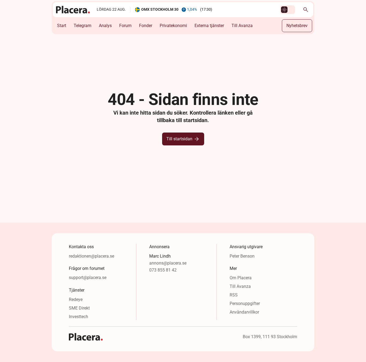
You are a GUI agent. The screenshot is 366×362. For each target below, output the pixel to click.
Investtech (78, 316)
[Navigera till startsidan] (73, 9)
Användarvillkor (244, 312)
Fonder (145, 25)
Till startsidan (179, 138)
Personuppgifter (245, 303)
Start (61, 25)
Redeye (76, 299)
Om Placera (241, 277)
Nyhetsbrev (297, 25)
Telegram (82, 25)
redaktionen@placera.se (91, 256)
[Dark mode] (284, 9)
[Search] (305, 9)
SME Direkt (79, 308)
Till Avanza (242, 25)
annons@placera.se (167, 263)
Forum (125, 25)
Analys (105, 25)
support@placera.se (87, 277)
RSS (234, 294)
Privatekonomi (173, 25)
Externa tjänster (209, 25)
